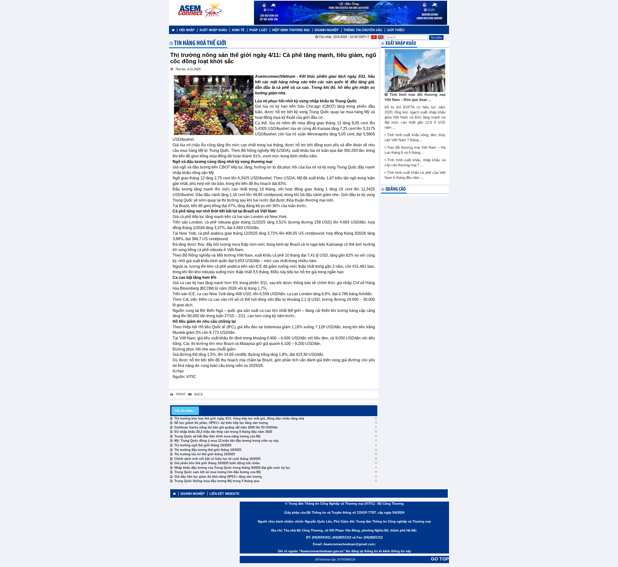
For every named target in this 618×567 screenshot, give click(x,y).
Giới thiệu (395, 30)
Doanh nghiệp (327, 30)
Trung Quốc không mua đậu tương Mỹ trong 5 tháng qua (216, 481)
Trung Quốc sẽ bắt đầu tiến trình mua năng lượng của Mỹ (217, 436)
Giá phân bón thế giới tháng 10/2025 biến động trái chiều (217, 463)
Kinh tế (238, 30)
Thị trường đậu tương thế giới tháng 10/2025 (207, 450)
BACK (197, 394)
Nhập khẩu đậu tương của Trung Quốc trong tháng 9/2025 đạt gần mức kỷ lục (232, 467)
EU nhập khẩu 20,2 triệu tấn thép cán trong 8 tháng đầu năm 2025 (223, 432)
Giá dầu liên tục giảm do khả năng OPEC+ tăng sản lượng (218, 476)
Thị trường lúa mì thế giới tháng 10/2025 (204, 454)
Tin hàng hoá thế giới (200, 43)
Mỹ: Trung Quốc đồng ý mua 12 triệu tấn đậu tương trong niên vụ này (226, 440)
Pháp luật (258, 30)
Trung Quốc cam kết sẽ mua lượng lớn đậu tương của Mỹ (217, 472)
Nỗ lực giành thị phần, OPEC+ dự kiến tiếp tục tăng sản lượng (221, 423)
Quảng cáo (396, 189)
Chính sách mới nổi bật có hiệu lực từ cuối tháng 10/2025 (217, 459)
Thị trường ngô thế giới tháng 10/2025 (202, 445)
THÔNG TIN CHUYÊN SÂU (363, 30)
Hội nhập (187, 30)
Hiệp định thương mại (291, 30)
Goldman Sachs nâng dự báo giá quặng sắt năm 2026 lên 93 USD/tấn (226, 427)
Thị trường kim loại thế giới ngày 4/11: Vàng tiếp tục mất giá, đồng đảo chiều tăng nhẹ (239, 418)
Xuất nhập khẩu (213, 30)
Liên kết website (224, 494)
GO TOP (440, 558)
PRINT (179, 394)
